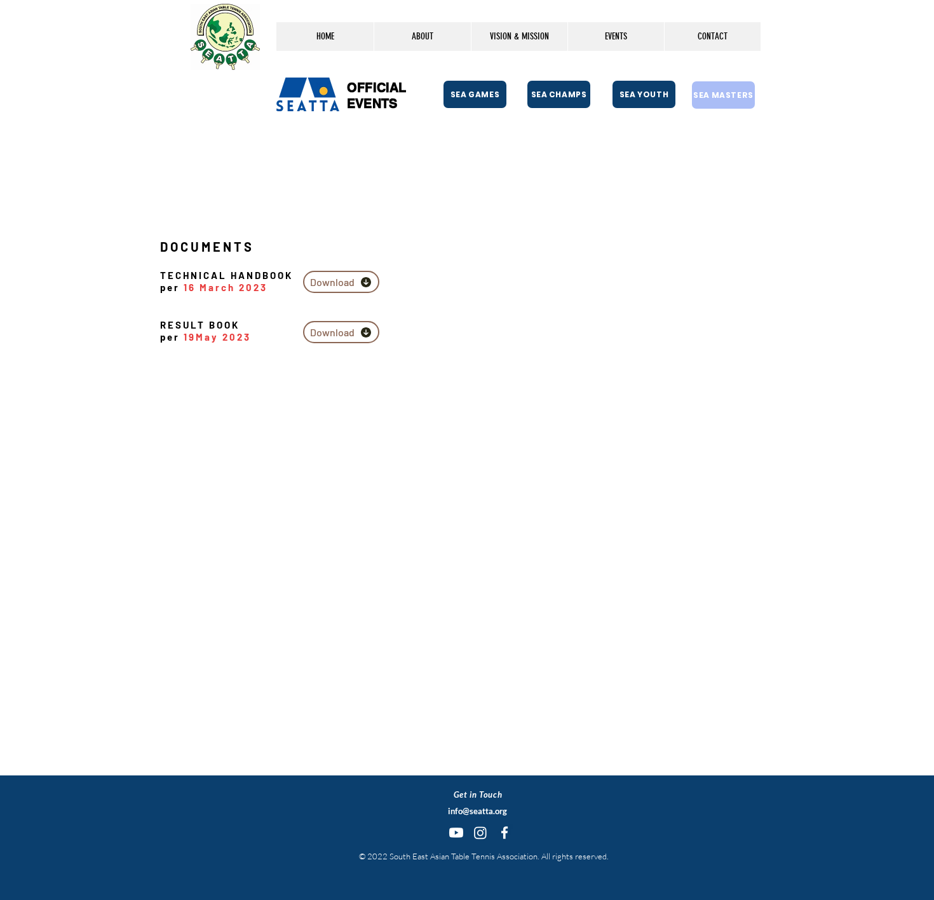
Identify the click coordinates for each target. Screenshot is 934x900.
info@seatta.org (477, 811)
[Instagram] (480, 832)
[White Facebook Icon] (504, 832)
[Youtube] (456, 832)
